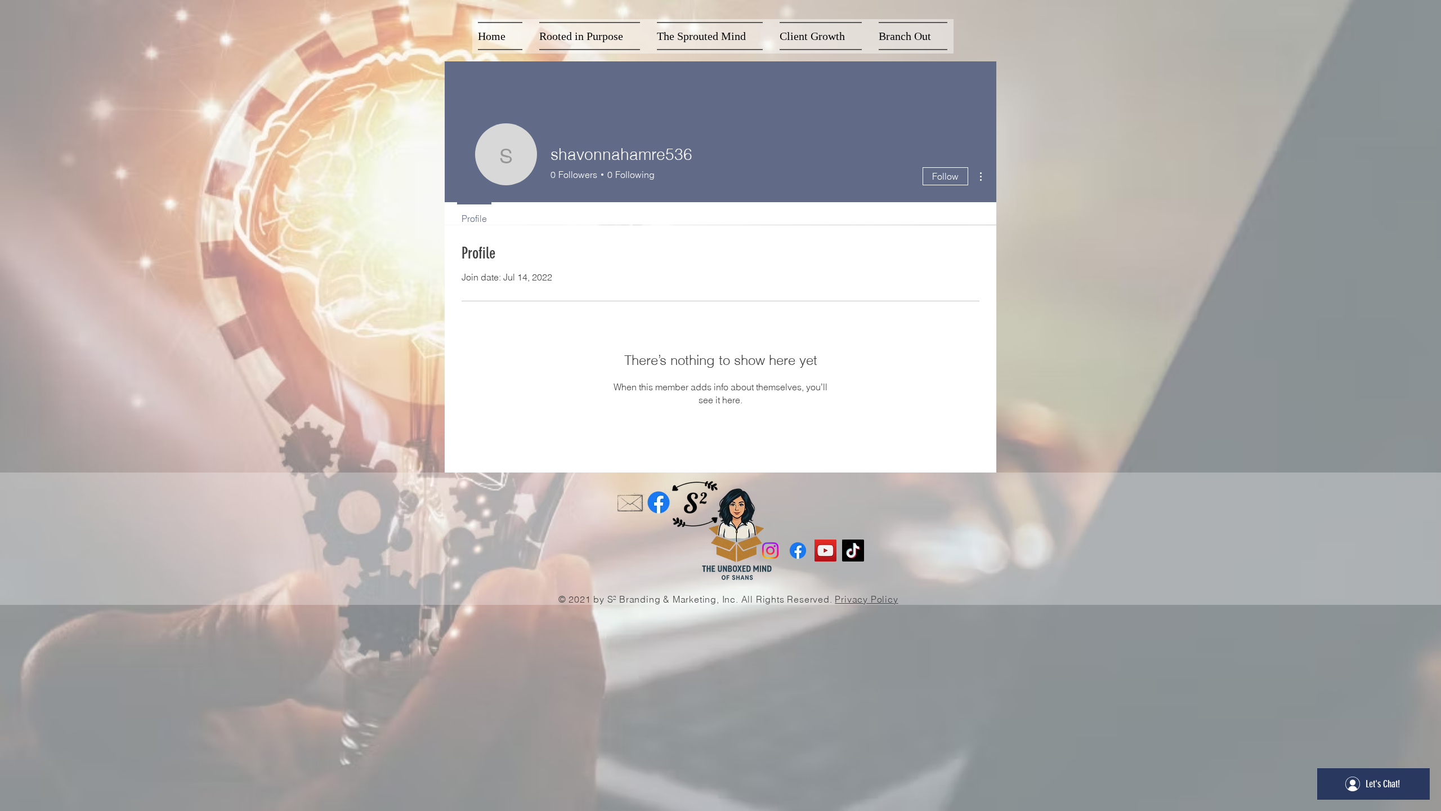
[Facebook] (658, 502)
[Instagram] (770, 551)
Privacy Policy (866, 599)
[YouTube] (825, 551)
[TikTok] (853, 551)
